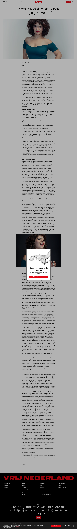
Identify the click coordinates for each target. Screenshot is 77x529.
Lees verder (17, 526)
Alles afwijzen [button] (67, 525)
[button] (26, 527)
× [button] (75, 523)
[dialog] (38, 525)
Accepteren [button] (56, 525)
